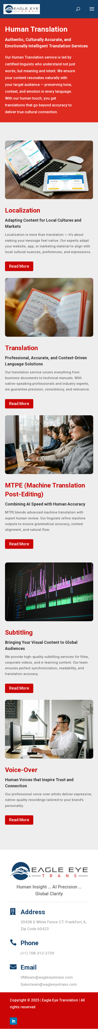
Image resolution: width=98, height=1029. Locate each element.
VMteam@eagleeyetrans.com (47, 977)
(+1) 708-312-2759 (37, 953)
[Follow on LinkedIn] (13, 1021)
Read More (19, 266)
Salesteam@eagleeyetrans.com (49, 984)
